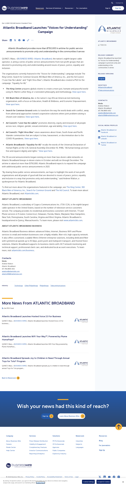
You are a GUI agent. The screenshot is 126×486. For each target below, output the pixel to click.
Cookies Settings (88, 482)
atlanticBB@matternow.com (12, 274)
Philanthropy (44, 286)
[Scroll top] (118, 426)
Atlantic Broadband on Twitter (109, 144)
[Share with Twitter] (15, 40)
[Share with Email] (23, 40)
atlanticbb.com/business (23, 250)
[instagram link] (119, 477)
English (101, 79)
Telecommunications (57, 286)
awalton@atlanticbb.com (11, 271)
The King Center (73, 187)
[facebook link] (114, 477)
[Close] (123, 482)
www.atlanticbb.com (73, 220)
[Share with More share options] (32, 40)
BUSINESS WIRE (25, 58)
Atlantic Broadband (43, 58)
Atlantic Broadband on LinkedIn (109, 137)
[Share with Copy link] (28, 40)
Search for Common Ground (38, 190)
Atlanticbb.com (31, 193)
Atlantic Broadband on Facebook (109, 131)
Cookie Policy (40, 482)
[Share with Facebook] (19, 40)
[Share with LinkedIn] (10, 40)
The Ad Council (62, 190)
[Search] (112, 3)
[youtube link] (109, 477)
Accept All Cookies (104, 482)
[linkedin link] (104, 477)
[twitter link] (100, 477)
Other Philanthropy (31, 286)
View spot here (79, 92)
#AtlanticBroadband (105, 87)
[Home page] (15, 8)
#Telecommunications (106, 90)
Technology (18, 286)
